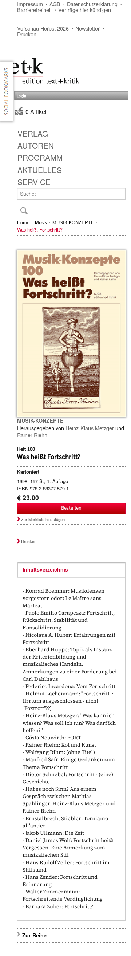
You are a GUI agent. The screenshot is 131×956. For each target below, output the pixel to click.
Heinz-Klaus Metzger (90, 428)
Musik (41, 222)
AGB (54, 4)
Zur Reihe (34, 935)
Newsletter (87, 28)
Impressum (30, 4)
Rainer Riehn (32, 435)
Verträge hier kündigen (84, 9)
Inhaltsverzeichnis (45, 569)
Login (21, 96)
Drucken (26, 34)
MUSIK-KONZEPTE (73, 222)
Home (23, 222)
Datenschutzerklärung (92, 4)
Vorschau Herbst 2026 (43, 28)
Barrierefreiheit (34, 9)
